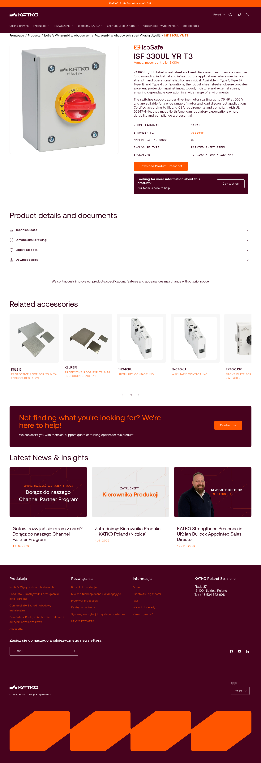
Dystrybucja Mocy (83, 607)
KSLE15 (16, 369)
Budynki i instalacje (84, 587)
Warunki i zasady (144, 607)
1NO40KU (125, 369)
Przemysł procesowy (85, 600)
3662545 (197, 132)
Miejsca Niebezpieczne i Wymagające (96, 594)
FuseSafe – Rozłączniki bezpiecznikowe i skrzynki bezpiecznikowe (37, 619)
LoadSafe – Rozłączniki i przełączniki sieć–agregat (34, 596)
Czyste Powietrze (82, 621)
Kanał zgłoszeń (143, 614)
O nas (136, 587)
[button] (230, 14)
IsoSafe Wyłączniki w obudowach (67, 35)
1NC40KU (179, 369)
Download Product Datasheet (160, 166)
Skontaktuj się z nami (147, 594)
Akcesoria (16, 628)
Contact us (231, 183)
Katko (22, 694)
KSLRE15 (71, 367)
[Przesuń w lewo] (122, 395)
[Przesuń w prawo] (139, 395)
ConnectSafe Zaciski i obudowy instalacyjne (30, 608)
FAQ (135, 600)
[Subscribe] (74, 650)
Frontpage (17, 35)
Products (34, 35)
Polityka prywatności (40, 694)
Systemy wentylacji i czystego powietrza (98, 614)
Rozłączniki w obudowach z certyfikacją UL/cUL (127, 35)
